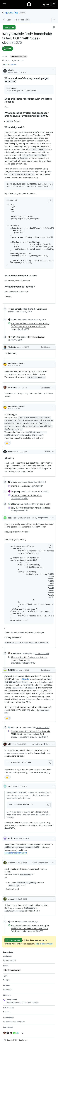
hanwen (11, 387)
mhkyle (11, 744)
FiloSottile (12, 347)
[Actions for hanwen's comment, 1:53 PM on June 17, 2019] (53, 387)
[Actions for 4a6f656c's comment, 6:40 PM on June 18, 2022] (53, 670)
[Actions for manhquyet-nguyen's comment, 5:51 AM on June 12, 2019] (53, 363)
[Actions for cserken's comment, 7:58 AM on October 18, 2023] (53, 786)
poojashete (13, 518)
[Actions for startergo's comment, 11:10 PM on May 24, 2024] (53, 838)
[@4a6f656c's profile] (5, 670)
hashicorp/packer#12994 (15, 853)
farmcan (11, 863)
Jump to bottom (9, 64)
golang (9, 12)
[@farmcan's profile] (5, 862)
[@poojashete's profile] (5, 517)
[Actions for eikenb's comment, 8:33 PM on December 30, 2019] (53, 452)
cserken (11, 786)
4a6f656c (12, 670)
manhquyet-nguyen (16, 363)
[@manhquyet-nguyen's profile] (5, 364)
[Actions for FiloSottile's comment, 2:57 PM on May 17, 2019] (53, 347)
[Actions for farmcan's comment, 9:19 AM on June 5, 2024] (53, 863)
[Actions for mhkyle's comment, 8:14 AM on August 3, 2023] (53, 744)
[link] (14, 308)
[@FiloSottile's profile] (5, 347)
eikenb (11, 70)
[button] (50, 184)
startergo (12, 838)
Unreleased (42, 309)
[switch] (7, 443)
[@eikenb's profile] (5, 71)
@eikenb (8, 676)
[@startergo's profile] (5, 838)
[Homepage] (29, 4)
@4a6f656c (9, 828)
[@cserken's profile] (5, 786)
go (16, 12)
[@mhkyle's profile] (5, 744)
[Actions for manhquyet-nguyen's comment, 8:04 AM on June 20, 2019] (53, 406)
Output (13, 121)
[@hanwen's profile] (5, 387)
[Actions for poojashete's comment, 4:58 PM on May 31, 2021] (53, 518)
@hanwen (12, 353)
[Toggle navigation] (4, 4)
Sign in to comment (43, 944)
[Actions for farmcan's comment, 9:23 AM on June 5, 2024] (53, 899)
